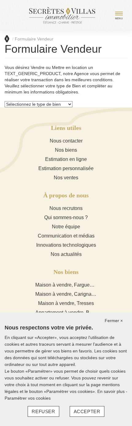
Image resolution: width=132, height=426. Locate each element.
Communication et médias (66, 235)
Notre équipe (66, 226)
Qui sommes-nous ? (66, 217)
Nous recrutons (66, 208)
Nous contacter (66, 140)
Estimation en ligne (66, 159)
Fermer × (114, 320)
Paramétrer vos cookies (28, 398)
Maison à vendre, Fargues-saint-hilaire (77, 284)
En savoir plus (111, 391)
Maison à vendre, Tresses (66, 303)
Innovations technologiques (66, 245)
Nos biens (66, 150)
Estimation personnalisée (66, 168)
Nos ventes (66, 177)
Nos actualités (66, 254)
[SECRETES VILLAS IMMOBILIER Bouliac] (62, 15)
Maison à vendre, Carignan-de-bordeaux (79, 294)
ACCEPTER (87, 411)
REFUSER (43, 411)
